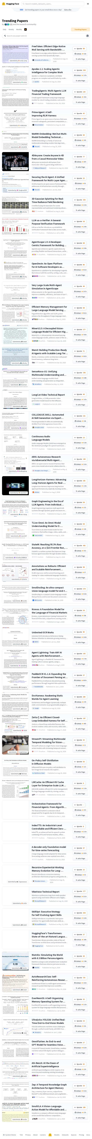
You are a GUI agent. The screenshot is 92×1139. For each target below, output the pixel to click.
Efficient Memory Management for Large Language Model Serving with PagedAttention (49, 308)
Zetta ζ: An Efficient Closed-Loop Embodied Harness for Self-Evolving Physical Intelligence (49, 719)
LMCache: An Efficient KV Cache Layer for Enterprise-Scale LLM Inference (48, 784)
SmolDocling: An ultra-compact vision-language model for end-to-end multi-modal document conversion (49, 589)
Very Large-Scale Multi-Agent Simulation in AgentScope (47, 287)
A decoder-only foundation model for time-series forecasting (49, 848)
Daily (4, 29)
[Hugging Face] (50, 1135)
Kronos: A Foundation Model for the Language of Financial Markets (49, 611)
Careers (43, 1135)
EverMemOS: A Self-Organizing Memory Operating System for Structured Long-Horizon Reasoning (47, 1000)
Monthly (19, 29)
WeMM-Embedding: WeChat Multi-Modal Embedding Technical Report (49, 135)
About (35, 1135)
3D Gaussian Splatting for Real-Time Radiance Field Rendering (48, 200)
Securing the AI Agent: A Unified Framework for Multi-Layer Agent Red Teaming (49, 178)
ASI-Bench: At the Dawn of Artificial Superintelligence (45, 1064)
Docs (88, 1135)
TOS (21, 1135)
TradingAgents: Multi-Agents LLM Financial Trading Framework (49, 92)
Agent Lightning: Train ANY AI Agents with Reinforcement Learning (47, 654)
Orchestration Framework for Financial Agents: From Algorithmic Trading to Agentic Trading (50, 805)
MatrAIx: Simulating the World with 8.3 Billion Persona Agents (47, 956)
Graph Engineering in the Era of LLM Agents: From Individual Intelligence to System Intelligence (49, 503)
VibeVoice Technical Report (45, 891)
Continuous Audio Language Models (41, 438)
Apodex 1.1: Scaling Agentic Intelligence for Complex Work (47, 70)
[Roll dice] (87, 35)
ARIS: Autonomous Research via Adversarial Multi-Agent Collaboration (46, 458)
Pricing (81, 1135)
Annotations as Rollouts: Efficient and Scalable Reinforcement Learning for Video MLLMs (49, 568)
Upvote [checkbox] (81, 48)
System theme (10, 1135)
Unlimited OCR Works (43, 632)
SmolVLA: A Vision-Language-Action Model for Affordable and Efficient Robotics (48, 1108)
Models (57, 1135)
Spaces (73, 1135)
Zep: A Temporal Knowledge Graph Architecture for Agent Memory (49, 1086)
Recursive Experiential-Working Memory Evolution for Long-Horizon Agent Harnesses (48, 869)
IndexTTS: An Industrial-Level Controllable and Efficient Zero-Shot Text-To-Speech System (48, 827)
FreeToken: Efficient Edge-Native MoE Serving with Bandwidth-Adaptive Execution (48, 48)
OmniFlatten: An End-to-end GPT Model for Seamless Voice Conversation (47, 1043)
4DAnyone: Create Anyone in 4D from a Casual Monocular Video (48, 157)
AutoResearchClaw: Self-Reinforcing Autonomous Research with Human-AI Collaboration (49, 978)
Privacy (28, 1135)
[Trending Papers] (25, 29)
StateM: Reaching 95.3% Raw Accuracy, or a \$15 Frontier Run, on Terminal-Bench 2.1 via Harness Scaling (50, 546)
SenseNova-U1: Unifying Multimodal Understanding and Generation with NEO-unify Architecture (48, 373)
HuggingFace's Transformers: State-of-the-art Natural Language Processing (49, 935)
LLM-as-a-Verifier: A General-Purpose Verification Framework (48, 222)
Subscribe (67, 10)
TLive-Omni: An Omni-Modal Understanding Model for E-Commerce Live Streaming (46, 524)
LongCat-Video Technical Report (48, 394)
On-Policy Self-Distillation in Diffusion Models (45, 762)
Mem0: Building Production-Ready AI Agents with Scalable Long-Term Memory (49, 351)
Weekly (11, 29)
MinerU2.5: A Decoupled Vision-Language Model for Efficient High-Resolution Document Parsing (50, 330)
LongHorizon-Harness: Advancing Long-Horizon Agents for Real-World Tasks (49, 481)
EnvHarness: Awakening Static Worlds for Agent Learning (47, 697)
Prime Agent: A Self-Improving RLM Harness (44, 114)
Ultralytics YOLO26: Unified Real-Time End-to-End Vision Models (48, 1021)
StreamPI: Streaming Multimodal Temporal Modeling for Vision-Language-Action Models (48, 740)
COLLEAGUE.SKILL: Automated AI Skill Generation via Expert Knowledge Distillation (48, 416)
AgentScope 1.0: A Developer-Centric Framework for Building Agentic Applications (48, 243)
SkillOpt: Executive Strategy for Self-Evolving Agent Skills (47, 913)
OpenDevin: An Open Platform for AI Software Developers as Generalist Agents (47, 265)
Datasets (65, 1135)
